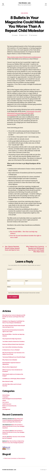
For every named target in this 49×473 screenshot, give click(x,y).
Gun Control (24, 13)
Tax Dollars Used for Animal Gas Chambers (13, 341)
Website (9, 286)
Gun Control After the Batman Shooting (12, 347)
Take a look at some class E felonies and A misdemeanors (24, 57)
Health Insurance (6, 404)
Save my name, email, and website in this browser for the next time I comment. (24, 292)
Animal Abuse (6, 395)
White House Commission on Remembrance (14, 458)
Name (8, 280)
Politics (4, 407)
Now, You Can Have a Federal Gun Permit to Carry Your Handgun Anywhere (13, 426)
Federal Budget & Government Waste (12, 398)
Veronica (4, 436)
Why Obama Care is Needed (9, 359)
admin (16, 35)
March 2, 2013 (24, 35)
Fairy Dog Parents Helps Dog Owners (11, 338)
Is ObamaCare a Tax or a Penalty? (11, 349)
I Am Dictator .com (24, 3)
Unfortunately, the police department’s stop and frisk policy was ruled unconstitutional (24, 113)
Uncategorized (6, 409)
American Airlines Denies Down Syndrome (13, 344)
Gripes (4, 400)
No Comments (34, 35)
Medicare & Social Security (9, 405)
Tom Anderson (6, 430)
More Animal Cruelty (7, 381)
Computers (5, 397)
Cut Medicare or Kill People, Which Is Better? (13, 378)
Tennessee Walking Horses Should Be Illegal (13, 357)
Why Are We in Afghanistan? (9, 367)
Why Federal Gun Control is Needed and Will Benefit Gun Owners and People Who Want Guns (13, 317)
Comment (9, 269)
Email (26, 280)
